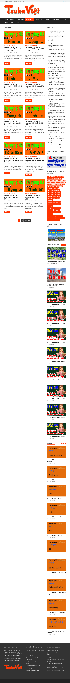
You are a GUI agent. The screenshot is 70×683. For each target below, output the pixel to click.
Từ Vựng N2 (12, 45)
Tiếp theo (27, 220)
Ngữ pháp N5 (57, 194)
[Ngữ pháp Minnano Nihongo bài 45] (56, 397)
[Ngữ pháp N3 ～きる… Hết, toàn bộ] (56, 611)
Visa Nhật (47, 19)
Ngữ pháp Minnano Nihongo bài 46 (56, 380)
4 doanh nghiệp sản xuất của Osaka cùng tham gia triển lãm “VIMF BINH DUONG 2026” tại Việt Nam (56, 77)
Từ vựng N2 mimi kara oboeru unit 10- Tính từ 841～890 (13, 86)
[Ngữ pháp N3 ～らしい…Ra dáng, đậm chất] (56, 458)
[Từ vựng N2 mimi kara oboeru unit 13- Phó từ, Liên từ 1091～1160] (13, 38)
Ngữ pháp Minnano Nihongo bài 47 (56, 361)
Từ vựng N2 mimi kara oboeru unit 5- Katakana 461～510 (34, 160)
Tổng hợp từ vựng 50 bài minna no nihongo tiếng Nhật (56, 284)
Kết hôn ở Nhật (60, 184)
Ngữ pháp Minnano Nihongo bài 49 (56, 323)
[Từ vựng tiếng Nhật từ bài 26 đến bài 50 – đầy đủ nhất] (56, 260)
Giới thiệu (20, 1)
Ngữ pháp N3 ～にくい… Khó (54, 535)
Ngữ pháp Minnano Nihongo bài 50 (56, 304)
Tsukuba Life (57, 204)
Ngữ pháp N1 (50, 192)
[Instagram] (65, 1)
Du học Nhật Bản (51, 180)
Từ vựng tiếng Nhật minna (53, 217)
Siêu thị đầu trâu (56, 196)
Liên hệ (15, 1)
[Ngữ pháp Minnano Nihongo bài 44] (56, 416)
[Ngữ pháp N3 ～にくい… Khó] (56, 534)
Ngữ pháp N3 (50, 194)
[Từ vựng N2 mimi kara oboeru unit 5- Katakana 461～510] (35, 149)
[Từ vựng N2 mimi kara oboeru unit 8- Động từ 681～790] (13, 112)
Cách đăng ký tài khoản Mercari (54, 178)
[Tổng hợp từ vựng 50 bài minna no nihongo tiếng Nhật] (56, 282)
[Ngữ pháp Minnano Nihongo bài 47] (56, 359)
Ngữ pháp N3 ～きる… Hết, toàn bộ (56, 612)
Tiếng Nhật (29, 19)
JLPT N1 (58, 180)
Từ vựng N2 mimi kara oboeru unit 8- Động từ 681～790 (13, 123)
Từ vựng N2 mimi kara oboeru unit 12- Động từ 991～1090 (34, 49)
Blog (24, 1)
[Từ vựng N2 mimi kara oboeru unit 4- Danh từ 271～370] (13, 186)
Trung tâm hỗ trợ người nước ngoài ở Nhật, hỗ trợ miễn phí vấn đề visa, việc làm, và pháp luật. (56, 62)
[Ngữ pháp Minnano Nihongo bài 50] (56, 303)
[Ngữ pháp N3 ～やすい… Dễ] (56, 552)
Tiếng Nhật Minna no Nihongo (54, 202)
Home (6, 19)
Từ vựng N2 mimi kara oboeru (54, 212)
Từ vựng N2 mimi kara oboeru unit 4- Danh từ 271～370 (13, 197)
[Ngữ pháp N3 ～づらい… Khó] (56, 515)
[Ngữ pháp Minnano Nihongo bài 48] (56, 340)
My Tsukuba (50, 188)
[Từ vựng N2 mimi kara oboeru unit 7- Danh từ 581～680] (35, 112)
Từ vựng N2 (56, 210)
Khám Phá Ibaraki (61, 182)
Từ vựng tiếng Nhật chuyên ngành (55, 216)
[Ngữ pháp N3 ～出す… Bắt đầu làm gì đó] (56, 571)
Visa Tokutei (55, 19)
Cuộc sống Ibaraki (51, 176)
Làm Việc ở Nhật (51, 186)
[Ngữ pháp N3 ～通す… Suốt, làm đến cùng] (56, 591)
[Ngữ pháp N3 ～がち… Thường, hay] (56, 478)
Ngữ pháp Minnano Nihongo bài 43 (56, 436)
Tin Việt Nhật (39, 19)
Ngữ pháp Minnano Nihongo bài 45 (56, 399)
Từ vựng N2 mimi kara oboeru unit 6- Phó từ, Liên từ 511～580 (13, 160)
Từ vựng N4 (50, 214)
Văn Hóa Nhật (51, 219)
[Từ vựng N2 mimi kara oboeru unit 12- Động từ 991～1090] (35, 38)
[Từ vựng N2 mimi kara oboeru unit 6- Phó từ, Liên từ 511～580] (13, 149)
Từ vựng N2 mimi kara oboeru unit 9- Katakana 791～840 (34, 86)
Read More (7, 63)
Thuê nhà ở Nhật (51, 198)
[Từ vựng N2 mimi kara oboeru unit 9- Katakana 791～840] (35, 75)
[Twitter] (64, 1)
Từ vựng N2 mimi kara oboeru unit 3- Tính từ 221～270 (34, 197)
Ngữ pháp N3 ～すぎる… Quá (55, 147)
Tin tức (58, 198)
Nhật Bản (20, 19)
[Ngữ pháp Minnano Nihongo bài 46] (56, 378)
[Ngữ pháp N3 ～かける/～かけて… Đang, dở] (56, 629)
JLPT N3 (49, 182)
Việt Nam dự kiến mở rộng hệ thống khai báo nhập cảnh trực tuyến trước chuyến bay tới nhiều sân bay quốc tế (56, 117)
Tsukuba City (50, 204)
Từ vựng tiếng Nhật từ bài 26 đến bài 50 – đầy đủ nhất (56, 262)
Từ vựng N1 (50, 210)
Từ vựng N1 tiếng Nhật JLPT (55, 43)
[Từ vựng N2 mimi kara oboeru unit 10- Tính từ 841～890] (13, 75)
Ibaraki (12, 19)
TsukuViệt (50, 206)
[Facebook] (62, 1)
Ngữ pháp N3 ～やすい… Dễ (54, 554)
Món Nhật (56, 188)
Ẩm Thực (57, 219)
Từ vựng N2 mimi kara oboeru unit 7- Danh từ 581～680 (34, 123)
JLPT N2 (8, 45)
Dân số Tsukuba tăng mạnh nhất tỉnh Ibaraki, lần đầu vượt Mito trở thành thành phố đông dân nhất (56, 129)
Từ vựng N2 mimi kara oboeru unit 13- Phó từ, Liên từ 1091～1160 (13, 49)
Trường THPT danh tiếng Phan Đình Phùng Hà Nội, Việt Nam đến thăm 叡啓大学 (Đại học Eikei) (56, 71)
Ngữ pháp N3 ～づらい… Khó (54, 517)
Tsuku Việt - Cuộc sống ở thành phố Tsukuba (21, 681)
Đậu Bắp (15, 52)
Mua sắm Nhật (59, 186)
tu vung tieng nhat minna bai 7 (54, 208)
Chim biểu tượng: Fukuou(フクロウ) (55, 670)
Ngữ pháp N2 (57, 192)
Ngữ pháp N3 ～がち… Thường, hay (56, 144)
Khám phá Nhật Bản (52, 184)
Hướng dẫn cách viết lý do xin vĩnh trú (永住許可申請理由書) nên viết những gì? (56, 95)
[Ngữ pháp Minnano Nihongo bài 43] (56, 435)
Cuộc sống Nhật (60, 176)
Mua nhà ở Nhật (9, 22)
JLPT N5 (54, 182)
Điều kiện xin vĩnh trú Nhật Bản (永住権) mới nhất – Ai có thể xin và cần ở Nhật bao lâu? (56, 90)
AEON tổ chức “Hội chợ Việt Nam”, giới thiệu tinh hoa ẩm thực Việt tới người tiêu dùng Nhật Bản (56, 123)
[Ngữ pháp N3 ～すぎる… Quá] (56, 496)
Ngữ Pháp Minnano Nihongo (54, 190)
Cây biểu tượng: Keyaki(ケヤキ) (54, 663)
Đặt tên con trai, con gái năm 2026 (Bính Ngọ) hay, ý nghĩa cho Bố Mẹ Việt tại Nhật (56, 112)
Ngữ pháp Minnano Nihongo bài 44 (56, 417)
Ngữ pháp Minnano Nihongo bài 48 (56, 342)
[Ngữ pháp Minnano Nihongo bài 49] (56, 321)
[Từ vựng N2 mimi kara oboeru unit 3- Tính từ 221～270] (35, 186)
